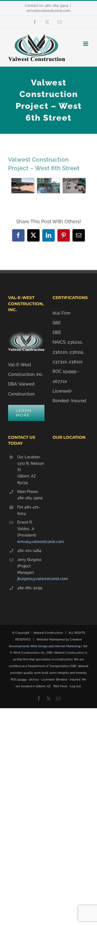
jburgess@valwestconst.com (30, 579)
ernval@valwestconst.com (48, 11)
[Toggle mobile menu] (86, 43)
